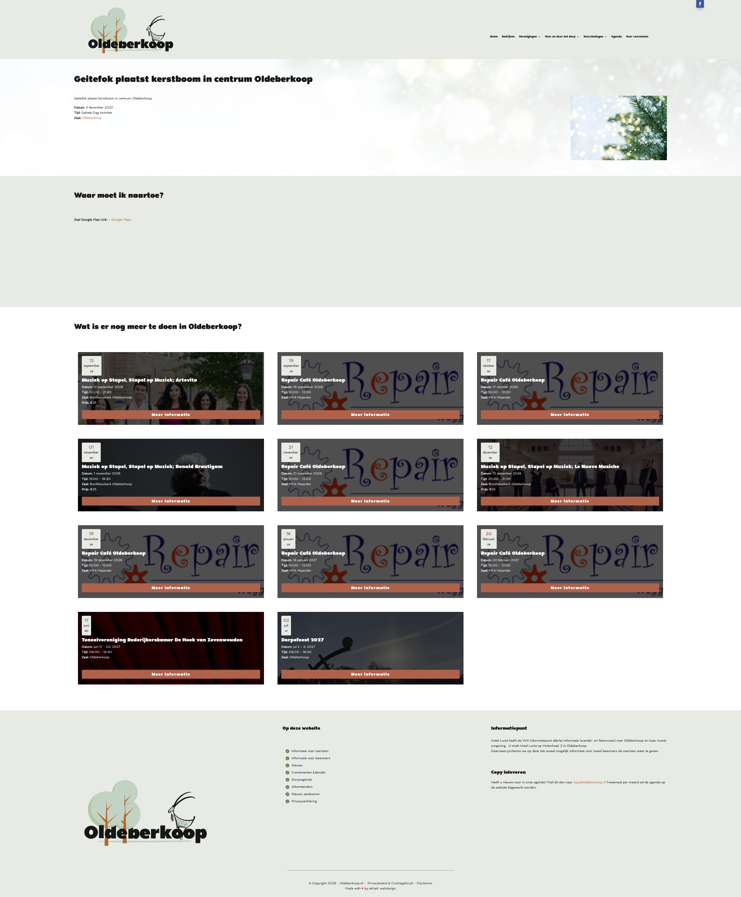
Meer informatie (171, 414)
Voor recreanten (637, 36)
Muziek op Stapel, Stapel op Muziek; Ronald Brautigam (152, 466)
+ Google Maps (119, 219)
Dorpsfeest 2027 (302, 640)
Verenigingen (528, 36)
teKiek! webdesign (382, 888)
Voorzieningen (593, 36)
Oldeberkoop (92, 118)
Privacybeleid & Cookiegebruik (390, 883)
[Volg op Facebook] (700, 4)
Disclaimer (424, 883)
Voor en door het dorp (560, 36)
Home (494, 36)
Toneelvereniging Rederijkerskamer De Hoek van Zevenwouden (162, 640)
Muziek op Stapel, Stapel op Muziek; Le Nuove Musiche (550, 466)
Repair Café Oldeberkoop (313, 380)
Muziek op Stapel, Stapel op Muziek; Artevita (139, 380)
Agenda (616, 36)
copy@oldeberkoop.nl (589, 782)
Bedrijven (508, 36)
